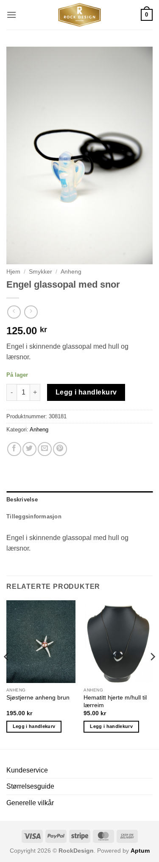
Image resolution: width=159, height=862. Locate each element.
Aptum (140, 850)
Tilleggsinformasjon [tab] (33, 516)
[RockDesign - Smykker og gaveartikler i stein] (79, 15)
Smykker (40, 272)
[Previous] (7, 673)
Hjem (13, 272)
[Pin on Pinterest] (60, 449)
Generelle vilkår (30, 802)
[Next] (152, 673)
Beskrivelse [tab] (22, 499)
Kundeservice (27, 770)
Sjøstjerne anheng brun (38, 697)
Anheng (71, 272)
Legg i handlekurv (86, 392)
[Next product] (13, 312)
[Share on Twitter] (29, 449)
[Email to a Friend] (45, 449)
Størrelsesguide (30, 786)
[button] (11, 14)
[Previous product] (30, 312)
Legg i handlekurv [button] (34, 726)
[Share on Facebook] (14, 449)
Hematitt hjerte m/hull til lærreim (115, 701)
